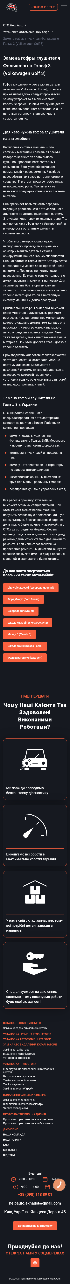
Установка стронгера (17, 1057)
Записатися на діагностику (35, 1225)
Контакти (10, 1150)
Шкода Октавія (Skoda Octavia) (28, 622)
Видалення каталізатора (19, 1053)
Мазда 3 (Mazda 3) (19, 634)
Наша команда (14, 1134)
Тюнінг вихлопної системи (19, 1080)
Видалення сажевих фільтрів (24, 1094)
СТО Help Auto (13, 25)
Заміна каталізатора (16, 1049)
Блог (6, 1144)
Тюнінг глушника (13, 1084)
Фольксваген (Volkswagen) (25, 657)
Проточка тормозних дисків (24, 1114)
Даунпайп (10, 1129)
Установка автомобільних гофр (26, 32)
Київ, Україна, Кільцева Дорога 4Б (35, 1211)
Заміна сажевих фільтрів (19, 1099)
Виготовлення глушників (19, 1076)
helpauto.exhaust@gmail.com (35, 1203)
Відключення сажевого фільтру (23, 1104)
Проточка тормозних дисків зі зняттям (28, 1119)
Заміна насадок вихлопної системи (25, 1028)
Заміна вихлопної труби (18, 1088)
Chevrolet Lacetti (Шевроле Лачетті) (31, 587)
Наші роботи (12, 1139)
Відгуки (9, 1155)
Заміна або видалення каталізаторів (30, 1044)
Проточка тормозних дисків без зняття (28, 1123)
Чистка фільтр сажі (15, 1108)
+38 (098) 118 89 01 (43, 7)
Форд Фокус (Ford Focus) (23, 599)
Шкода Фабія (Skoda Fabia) (25, 645)
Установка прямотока (19, 1063)
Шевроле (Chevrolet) (21, 610)
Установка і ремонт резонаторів (27, 1034)
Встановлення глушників (22, 1023)
